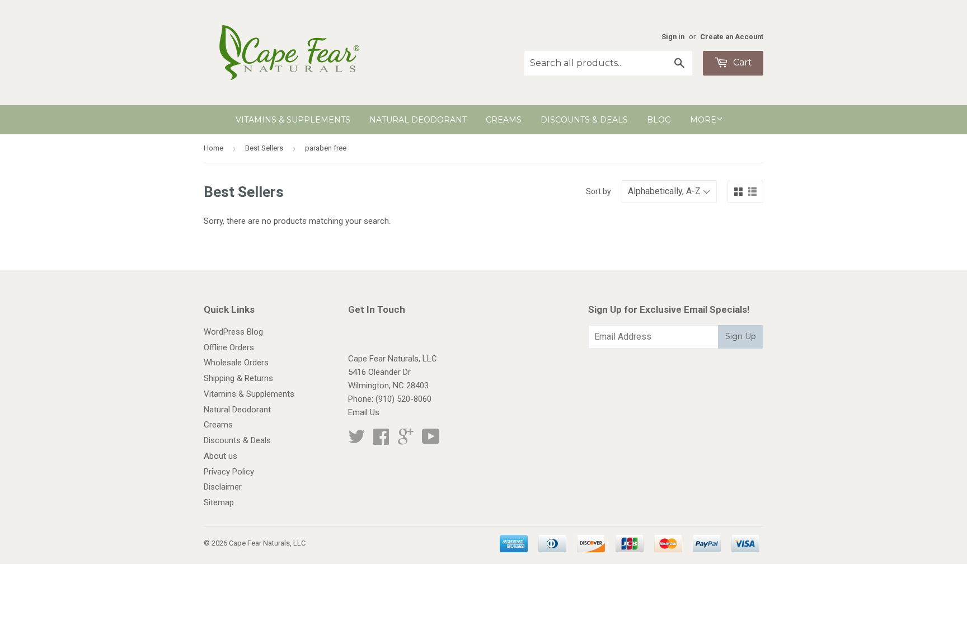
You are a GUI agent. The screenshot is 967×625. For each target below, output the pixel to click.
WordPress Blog (233, 332)
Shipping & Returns (238, 378)
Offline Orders (229, 347)
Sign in (672, 36)
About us (220, 456)
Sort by (598, 191)
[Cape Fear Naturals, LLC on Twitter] (356, 440)
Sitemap (219, 502)
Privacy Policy (229, 472)
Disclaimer (223, 487)
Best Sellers (264, 148)
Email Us (363, 412)
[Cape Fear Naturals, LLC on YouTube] (431, 440)
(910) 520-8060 (403, 399)
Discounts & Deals (584, 120)
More (703, 120)
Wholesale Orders (236, 363)
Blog (659, 120)
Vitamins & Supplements (293, 120)
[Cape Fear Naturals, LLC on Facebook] (381, 440)
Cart (741, 62)
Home (213, 148)
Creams (504, 120)
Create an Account (731, 36)
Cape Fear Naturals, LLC (267, 543)
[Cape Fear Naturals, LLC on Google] (405, 440)
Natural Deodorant (418, 120)
